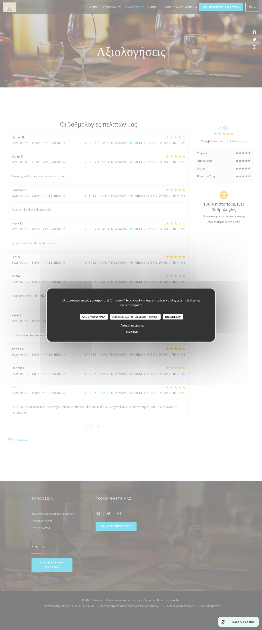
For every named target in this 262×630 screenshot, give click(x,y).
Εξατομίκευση (173, 316)
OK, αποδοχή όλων (94, 316)
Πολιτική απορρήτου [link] (132, 325)
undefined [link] (132, 331)
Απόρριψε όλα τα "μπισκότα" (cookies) (135, 316)
